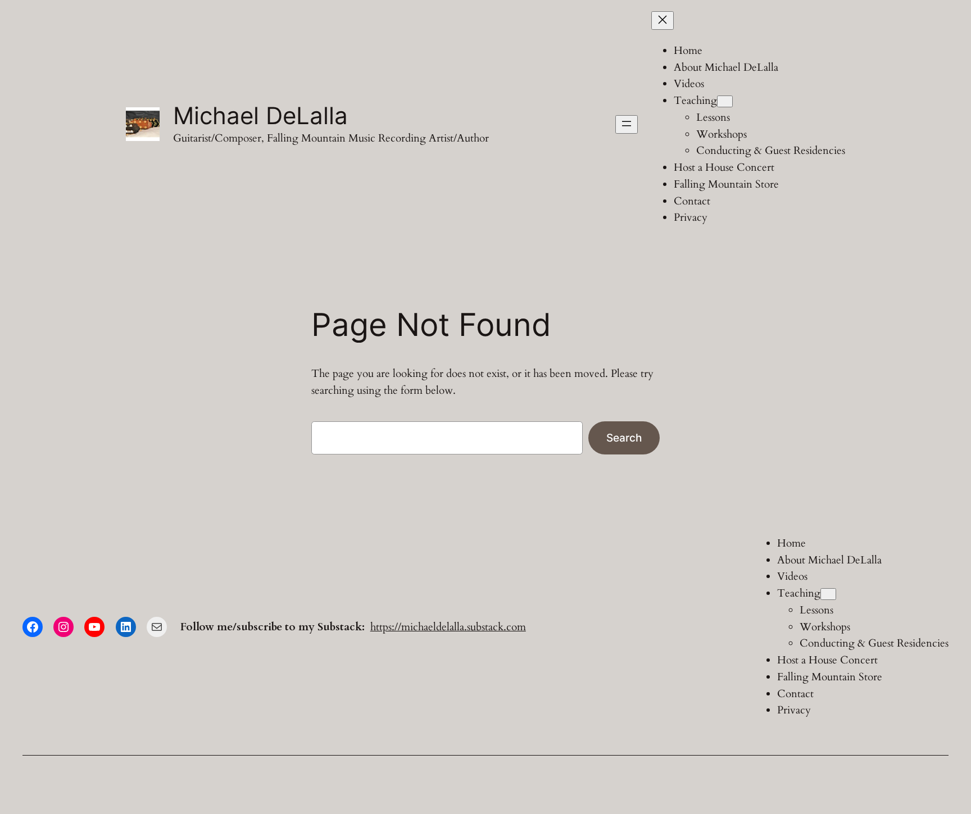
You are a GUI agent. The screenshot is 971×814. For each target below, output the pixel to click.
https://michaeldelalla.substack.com (448, 627)
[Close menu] (662, 20)
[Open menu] (626, 124)
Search (624, 437)
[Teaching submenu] (725, 101)
